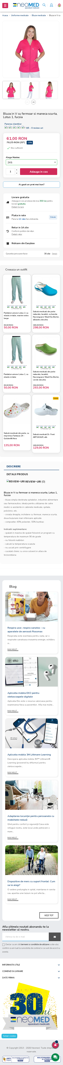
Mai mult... (12, 649)
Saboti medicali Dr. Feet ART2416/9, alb (44, 436)
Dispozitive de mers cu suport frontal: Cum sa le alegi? (31, 883)
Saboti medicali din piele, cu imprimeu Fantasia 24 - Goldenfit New (16, 436)
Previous (27, 102)
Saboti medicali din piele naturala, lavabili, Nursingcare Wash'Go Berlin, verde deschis (46, 375)
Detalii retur (17, 234)
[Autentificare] (52, 6)
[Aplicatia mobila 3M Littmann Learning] (31, 733)
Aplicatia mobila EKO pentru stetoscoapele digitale (23, 694)
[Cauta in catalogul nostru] (44, 6)
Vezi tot (49, 915)
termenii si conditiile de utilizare (35, 944)
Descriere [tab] (14, 466)
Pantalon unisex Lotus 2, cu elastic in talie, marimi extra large (16, 316)
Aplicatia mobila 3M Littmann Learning (29, 754)
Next (33, 102)
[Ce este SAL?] (15, 1059)
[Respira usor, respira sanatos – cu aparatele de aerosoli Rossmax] (31, 606)
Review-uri (35, 481)
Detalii (53, 217)
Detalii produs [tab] (17, 474)
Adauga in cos (39, 172)
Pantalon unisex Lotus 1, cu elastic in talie (16, 375)
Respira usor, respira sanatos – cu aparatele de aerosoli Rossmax (26, 629)
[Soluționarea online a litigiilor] (47, 1059)
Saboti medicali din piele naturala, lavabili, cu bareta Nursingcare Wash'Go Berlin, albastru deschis (46, 315)
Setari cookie (9, 1035)
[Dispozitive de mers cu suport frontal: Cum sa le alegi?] (31, 859)
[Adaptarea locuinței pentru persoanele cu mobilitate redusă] (31, 794)
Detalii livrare (18, 207)
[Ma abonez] (55, 937)
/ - (34, 128)
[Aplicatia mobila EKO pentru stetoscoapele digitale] (31, 671)
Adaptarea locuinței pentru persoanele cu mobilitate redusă (30, 818)
